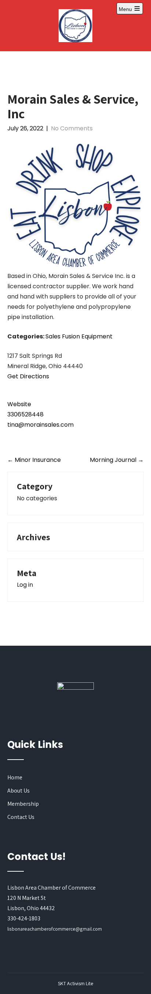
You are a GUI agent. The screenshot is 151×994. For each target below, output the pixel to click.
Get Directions (28, 376)
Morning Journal (117, 460)
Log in (25, 585)
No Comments (72, 128)
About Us (18, 790)
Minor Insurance (34, 460)
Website (19, 404)
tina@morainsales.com (40, 424)
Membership (23, 804)
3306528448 (25, 414)
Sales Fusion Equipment (79, 336)
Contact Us (20, 817)
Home (14, 777)
